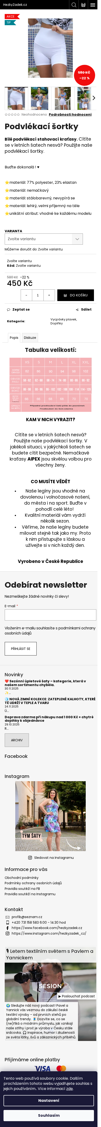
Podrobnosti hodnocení (70, 114)
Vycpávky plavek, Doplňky (63, 321)
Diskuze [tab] (30, 337)
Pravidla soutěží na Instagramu (30, 894)
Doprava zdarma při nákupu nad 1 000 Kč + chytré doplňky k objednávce (49, 719)
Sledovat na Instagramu (54, 857)
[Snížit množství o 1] (26, 295)
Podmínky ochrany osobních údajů (33, 883)
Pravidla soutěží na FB (22, 888)
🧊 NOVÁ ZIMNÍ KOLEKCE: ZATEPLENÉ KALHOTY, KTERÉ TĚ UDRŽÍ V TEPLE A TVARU (50, 701)
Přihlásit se (20, 648)
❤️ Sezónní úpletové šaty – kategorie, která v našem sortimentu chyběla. (45, 683)
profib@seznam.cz (27, 917)
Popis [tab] (14, 337)
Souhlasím (49, 1115)
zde (69, 1088)
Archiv (17, 740)
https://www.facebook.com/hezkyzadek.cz (47, 928)
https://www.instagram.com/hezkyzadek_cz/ (49, 933)
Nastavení (48, 1100)
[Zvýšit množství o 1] (49, 295)
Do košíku (79, 295)
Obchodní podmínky (22, 877)
